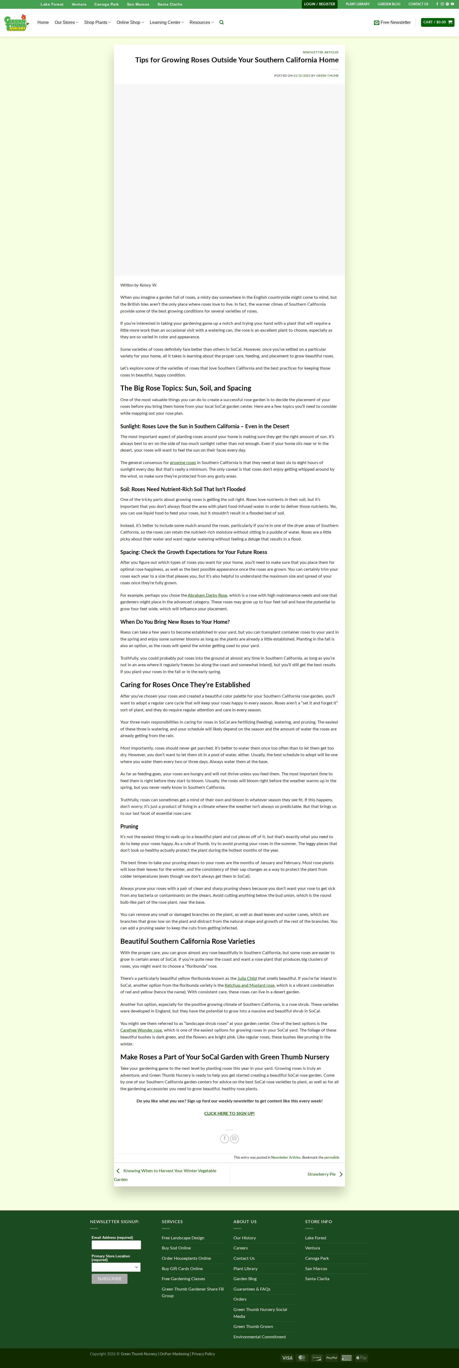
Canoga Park (106, 4)
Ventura (79, 4)
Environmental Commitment (259, 1337)
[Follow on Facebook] (437, 4)
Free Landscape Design (183, 1238)
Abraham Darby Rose (207, 595)
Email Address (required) (112, 1238)
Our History (244, 1238)
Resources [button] (200, 22)
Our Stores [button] (65, 22)
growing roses (183, 463)
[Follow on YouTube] (452, 4)
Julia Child (247, 978)
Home (43, 22)
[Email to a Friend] (234, 1139)
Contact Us (244, 1258)
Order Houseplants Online (186, 1258)
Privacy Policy (203, 1354)
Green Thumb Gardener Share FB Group (193, 1292)
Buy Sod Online (176, 1248)
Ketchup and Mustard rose (249, 985)
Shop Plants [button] (95, 22)
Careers (240, 1248)
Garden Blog (245, 1279)
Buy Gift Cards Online (182, 1269)
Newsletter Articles (321, 52)
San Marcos (138, 4)
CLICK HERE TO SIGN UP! (229, 1113)
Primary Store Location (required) (111, 1258)
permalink (331, 1157)
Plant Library (245, 1269)
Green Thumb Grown (253, 1326)
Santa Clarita (170, 4)
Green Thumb (327, 75)
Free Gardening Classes (183, 1279)
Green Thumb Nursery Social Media (260, 1313)
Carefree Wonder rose (141, 1030)
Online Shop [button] (128, 22)
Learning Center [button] (165, 22)
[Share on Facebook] (224, 1139)
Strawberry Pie (322, 1174)
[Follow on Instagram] (442, 4)
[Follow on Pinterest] (447, 4)
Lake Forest (52, 4)
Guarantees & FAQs (251, 1289)
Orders (239, 1299)
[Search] (221, 22)
